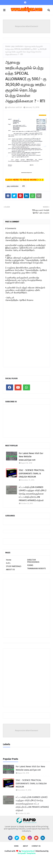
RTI (23, 186)
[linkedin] (42, 838)
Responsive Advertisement (26, 26)
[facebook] (25, 2)
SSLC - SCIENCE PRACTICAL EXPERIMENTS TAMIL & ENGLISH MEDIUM (31, 473)
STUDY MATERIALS (13, 566)
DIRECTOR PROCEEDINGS (33, 561)
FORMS (30, 565)
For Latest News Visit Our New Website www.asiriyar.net (31, 456)
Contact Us (36, 846)
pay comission (17, 46)
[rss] (23, 838)
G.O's (8, 563)
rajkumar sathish (14, 107)
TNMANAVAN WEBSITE (36, 568)
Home (7, 46)
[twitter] (17, 838)
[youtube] (18, 387)
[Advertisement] (26, 608)
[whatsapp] (26, 387)
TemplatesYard (27, 851)
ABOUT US (10, 569)
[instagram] (30, 838)
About (25, 846)
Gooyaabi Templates (26, 853)
